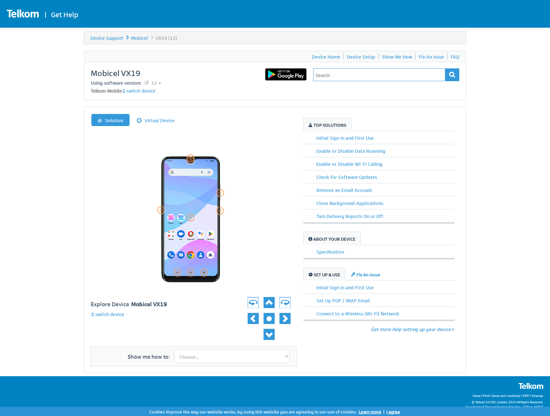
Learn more (370, 411)
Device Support (106, 37)
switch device (140, 90)
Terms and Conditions (506, 395)
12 (153, 82)
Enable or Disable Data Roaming (350, 150)
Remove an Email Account (344, 190)
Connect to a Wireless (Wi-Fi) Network (357, 313)
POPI (526, 395)
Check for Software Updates (346, 176)
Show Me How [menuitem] (397, 56)
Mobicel (139, 37)
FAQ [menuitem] (455, 56)
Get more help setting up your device (411, 329)
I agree (393, 411)
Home (477, 395)
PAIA (486, 395)
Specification (330, 251)
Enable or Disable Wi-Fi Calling (349, 163)
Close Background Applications (349, 203)
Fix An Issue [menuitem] (431, 56)
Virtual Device (159, 120)
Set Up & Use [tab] (326, 274)
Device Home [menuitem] (326, 56)
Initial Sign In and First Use (345, 137)
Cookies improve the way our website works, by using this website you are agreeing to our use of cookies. (253, 411)
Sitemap (537, 395)
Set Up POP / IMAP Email (343, 300)
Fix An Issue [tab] (368, 274)
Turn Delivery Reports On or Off (349, 216)
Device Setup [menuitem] (361, 56)
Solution (114, 120)
